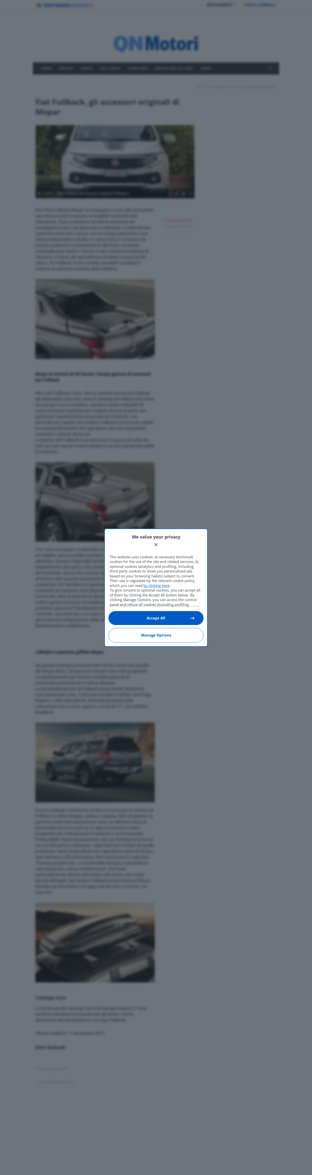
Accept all (156, 617)
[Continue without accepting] (156, 545)
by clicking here (156, 585)
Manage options (156, 635)
